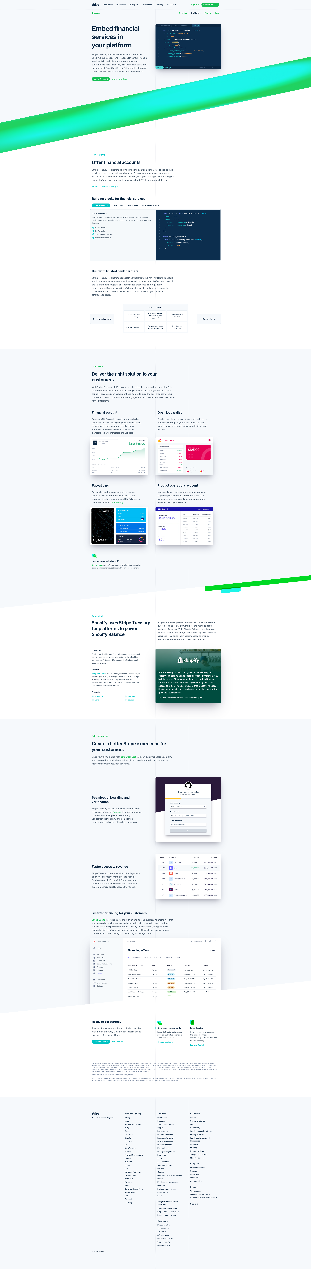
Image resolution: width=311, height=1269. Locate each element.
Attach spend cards (150, 205)
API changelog (163, 1235)
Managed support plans (200, 1194)
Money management (166, 1151)
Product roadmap (197, 1167)
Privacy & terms (197, 1134)
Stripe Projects (163, 1242)
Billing (127, 1127)
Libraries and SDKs (165, 1238)
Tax (126, 1195)
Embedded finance (165, 1134)
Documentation (164, 1225)
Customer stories (197, 1121)
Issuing (131, 700)
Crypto (127, 1144)
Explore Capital (197, 1045)
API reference (163, 1228)
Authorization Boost (133, 1124)
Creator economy (164, 1165)
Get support (195, 1191)
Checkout (129, 1134)
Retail (159, 1195)
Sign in (194, 4)
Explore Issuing (164, 1042)
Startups (161, 1121)
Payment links (130, 1175)
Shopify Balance (99, 673)
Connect (98, 700)
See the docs (118, 1041)
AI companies (163, 1161)
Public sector (162, 1192)
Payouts (128, 1182)
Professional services (166, 1189)
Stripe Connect (128, 756)
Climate (128, 1138)
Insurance (161, 1178)
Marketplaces (163, 1148)
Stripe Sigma (130, 1192)
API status (161, 1231)
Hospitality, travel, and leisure (169, 1175)
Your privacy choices (198, 1154)
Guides (193, 1117)
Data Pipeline (130, 1148)
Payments (132, 696)
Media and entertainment (168, 1182)
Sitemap (193, 1147)
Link (126, 1168)
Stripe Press (195, 1177)
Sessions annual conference (202, 1131)
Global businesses (165, 1141)
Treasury (96, 13)
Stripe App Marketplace (167, 1208)
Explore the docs (119, 79)
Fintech (160, 1168)
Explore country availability (104, 186)
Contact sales (209, 4)
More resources (197, 1158)
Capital (127, 1131)
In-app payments (164, 1144)
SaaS (159, 1158)
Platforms (196, 13)
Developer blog (163, 1245)
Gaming (160, 1172)
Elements (129, 1151)
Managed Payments (133, 1172)
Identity (128, 1158)
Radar (127, 1185)
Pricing (160, 4)
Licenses (194, 1144)
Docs (217, 13)
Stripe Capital (99, 919)
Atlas (127, 1121)
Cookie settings (197, 1151)
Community (195, 1127)
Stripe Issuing (116, 502)
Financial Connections (134, 1155)
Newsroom (194, 1174)
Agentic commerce (165, 1124)
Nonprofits (162, 1185)
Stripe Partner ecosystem (168, 1211)
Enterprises (162, 1117)
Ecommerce (162, 1131)
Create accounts (101, 205)
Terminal (128, 1199)
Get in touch (97, 565)
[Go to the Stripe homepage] (94, 1113)
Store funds (117, 205)
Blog (192, 1124)
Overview (183, 13)
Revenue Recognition (134, 1189)
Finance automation (165, 1138)
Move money (132, 205)
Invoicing (128, 1161)
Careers (193, 1171)
